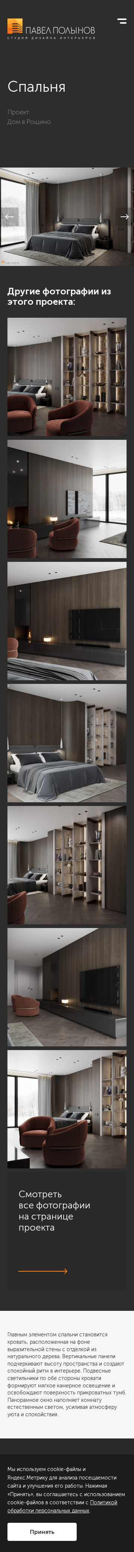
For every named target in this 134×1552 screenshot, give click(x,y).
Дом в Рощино (29, 121)
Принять (42, 1531)
